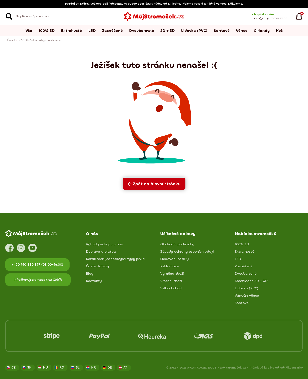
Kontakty (94, 281)
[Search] (9, 16)
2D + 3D (167, 30)
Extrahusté (71, 30)
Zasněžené (112, 30)
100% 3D (46, 30)
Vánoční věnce (247, 296)
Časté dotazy (97, 266)
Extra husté (244, 252)
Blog (89, 274)
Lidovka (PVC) (194, 30)
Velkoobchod (171, 288)
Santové (222, 30)
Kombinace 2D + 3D (251, 281)
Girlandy (262, 30)
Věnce (241, 30)
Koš (279, 30)
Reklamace (169, 266)
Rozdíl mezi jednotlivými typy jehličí (115, 259)
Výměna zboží (172, 274)
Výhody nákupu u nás (104, 244)
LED (92, 30)
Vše (29, 30)
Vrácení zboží (171, 281)
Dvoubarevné (141, 30)
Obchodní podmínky (177, 244)
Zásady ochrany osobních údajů (187, 252)
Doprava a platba (101, 252)
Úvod (11, 40)
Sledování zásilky (174, 259)
